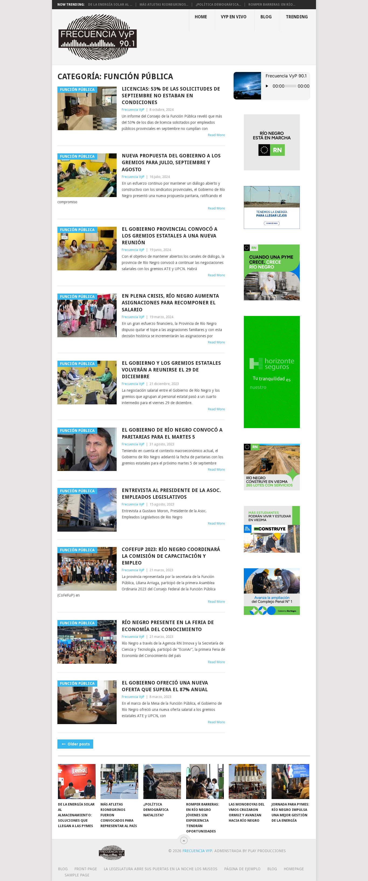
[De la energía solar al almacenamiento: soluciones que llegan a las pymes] (77, 781)
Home (201, 16)
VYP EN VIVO (234, 16)
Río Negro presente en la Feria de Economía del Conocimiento (168, 626)
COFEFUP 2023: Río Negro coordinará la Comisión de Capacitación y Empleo (171, 556)
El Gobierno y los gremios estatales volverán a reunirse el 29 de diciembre (171, 369)
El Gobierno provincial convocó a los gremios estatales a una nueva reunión (169, 235)
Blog (266, 16)
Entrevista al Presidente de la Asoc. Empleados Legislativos (171, 493)
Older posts (78, 744)
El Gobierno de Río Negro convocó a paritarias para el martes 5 (172, 433)
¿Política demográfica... (218, 4)
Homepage (294, 869)
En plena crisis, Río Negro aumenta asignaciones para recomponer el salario (170, 302)
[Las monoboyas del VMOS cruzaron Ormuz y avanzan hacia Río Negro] (247, 781)
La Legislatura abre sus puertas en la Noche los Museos (160, 869)
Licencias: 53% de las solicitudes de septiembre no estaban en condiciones (171, 95)
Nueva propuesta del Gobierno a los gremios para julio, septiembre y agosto (171, 162)
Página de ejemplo (242, 869)
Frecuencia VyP (133, 110)
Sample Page (77, 875)
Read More (216, 135)
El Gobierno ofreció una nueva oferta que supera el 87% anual (165, 686)
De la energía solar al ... (110, 4)
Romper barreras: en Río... (271, 4)
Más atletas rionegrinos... (164, 4)
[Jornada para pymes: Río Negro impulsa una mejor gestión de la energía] (290, 781)
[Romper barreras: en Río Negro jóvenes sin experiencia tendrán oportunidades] (205, 781)
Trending (297, 16)
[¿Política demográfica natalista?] (162, 781)
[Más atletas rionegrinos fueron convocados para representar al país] (119, 781)
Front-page (85, 869)
